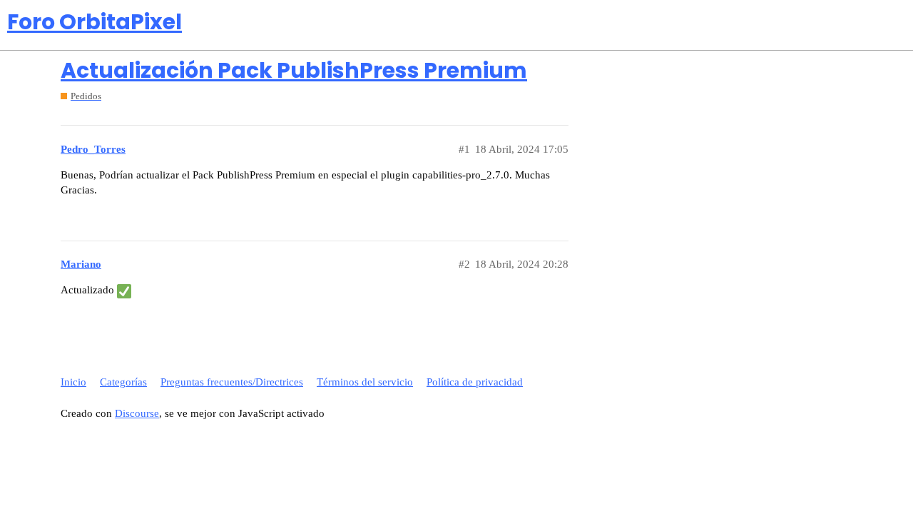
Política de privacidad (475, 382)
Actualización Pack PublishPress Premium (294, 70)
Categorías (123, 382)
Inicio (73, 382)
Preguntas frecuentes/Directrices (231, 382)
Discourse (137, 413)
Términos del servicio (365, 382)
